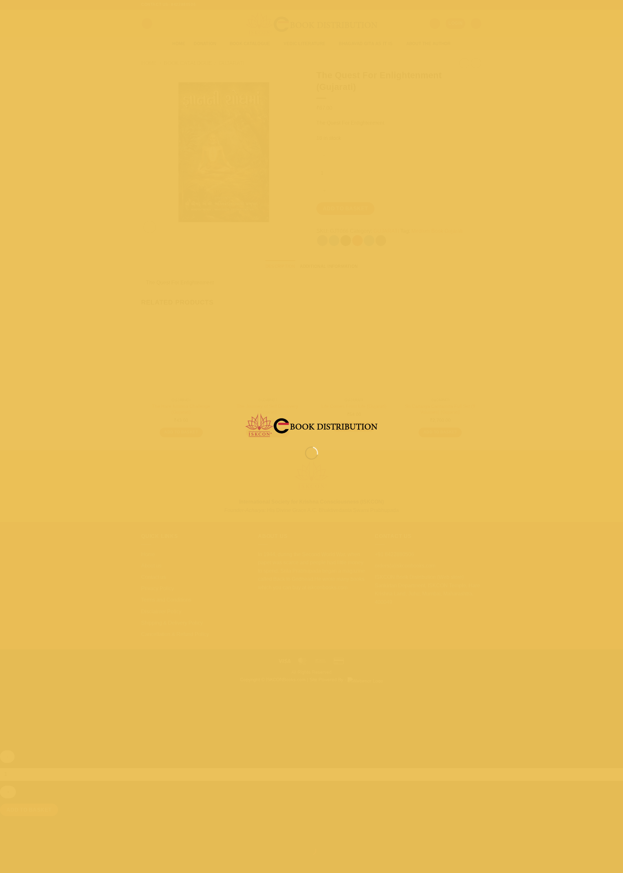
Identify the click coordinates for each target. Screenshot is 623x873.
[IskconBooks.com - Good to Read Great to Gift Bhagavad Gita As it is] (311, 425)
